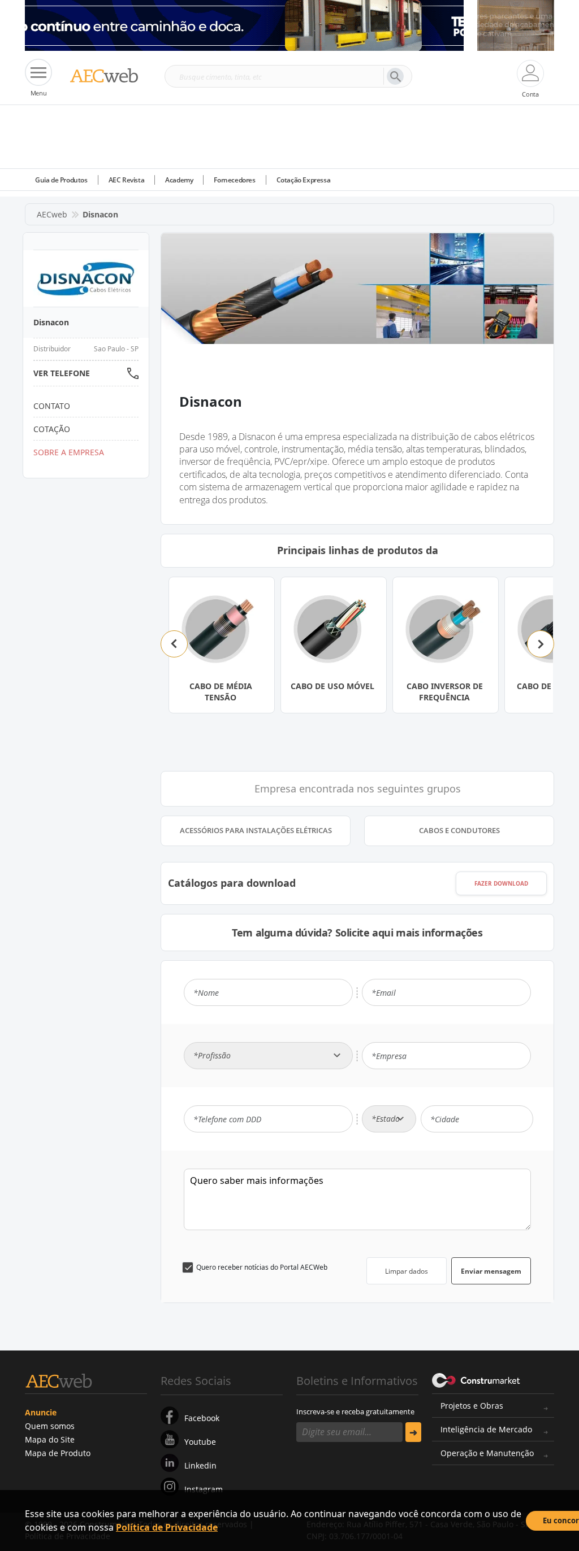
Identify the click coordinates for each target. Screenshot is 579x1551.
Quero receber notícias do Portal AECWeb (261, 1267)
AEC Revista (127, 180)
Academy (179, 180)
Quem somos (50, 1426)
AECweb (52, 214)
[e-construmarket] (476, 1380)
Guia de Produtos (61, 180)
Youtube (200, 1441)
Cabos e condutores (459, 830)
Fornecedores (234, 180)
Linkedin (200, 1465)
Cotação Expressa (303, 180)
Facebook (201, 1418)
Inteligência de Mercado (486, 1429)
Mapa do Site (50, 1439)
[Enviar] (413, 1432)
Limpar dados (406, 1271)
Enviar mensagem (491, 1271)
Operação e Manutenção (487, 1453)
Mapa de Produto (57, 1453)
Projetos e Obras (471, 1405)
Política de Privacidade (167, 1527)
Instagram (203, 1489)
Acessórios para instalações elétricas (256, 830)
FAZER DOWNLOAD (501, 883)
